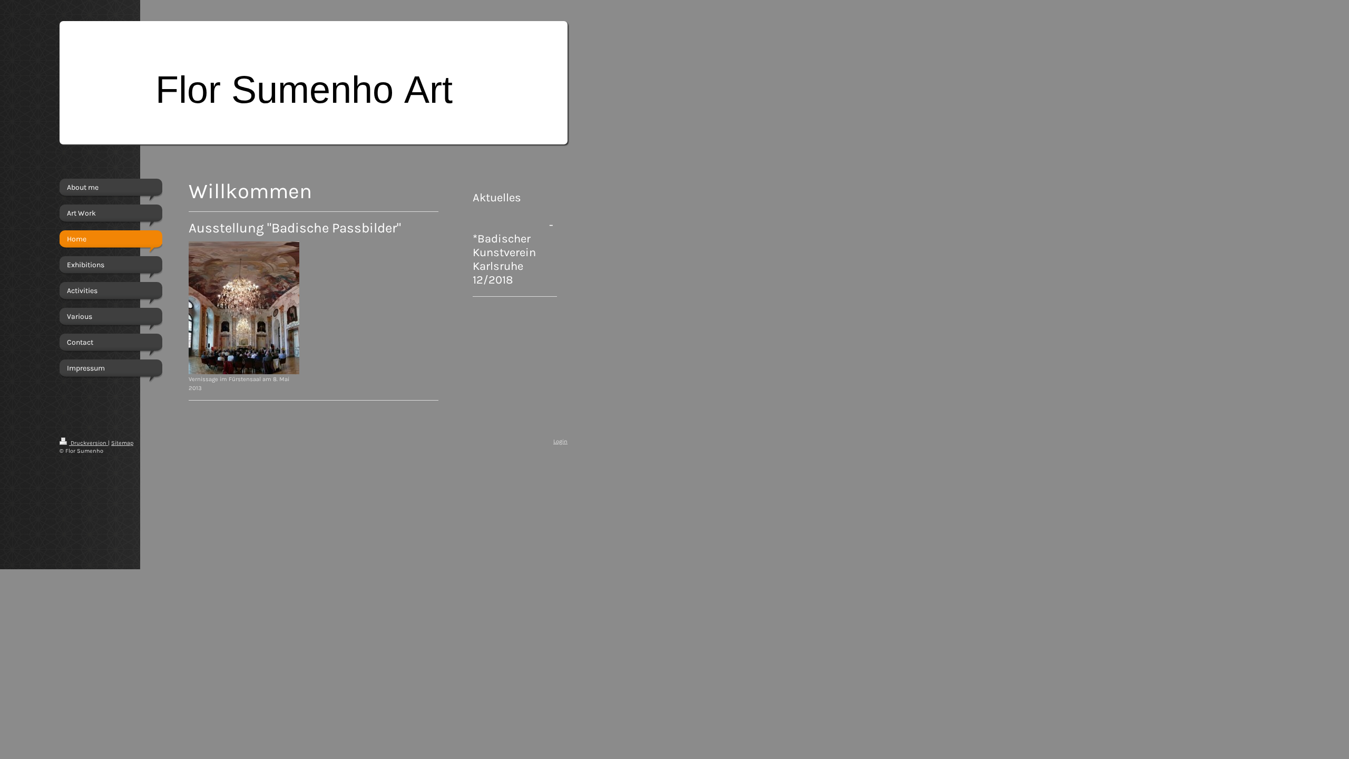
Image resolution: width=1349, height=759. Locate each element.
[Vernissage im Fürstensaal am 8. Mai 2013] (244, 307)
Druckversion (88, 443)
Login (560, 441)
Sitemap (122, 443)
